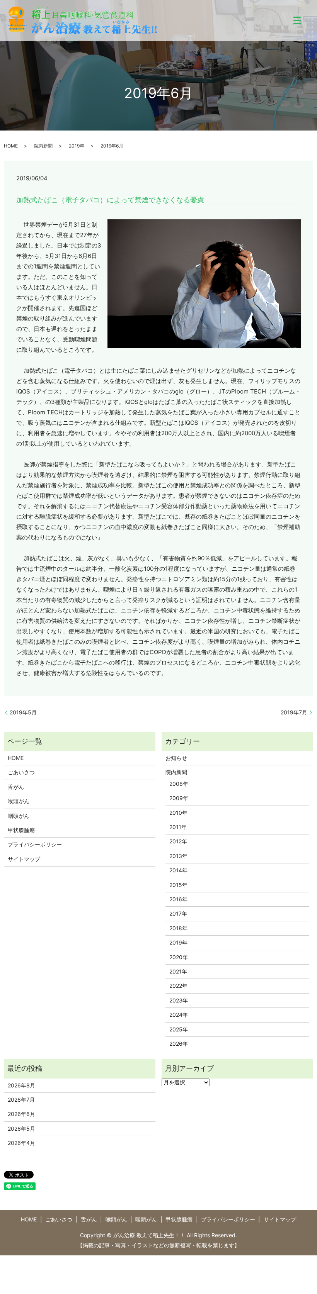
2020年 (178, 957)
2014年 (178, 870)
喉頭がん (18, 801)
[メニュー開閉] (297, 20)
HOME (11, 146)
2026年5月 (21, 1128)
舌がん (16, 787)
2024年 (178, 1014)
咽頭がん (18, 815)
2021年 (178, 971)
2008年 (178, 783)
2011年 (178, 827)
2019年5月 (23, 712)
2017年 (178, 913)
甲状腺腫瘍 (21, 830)
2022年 (178, 985)
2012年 (178, 841)
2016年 (178, 899)
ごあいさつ (21, 772)
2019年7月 (294, 712)
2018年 (178, 928)
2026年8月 (21, 1085)
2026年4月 (21, 1143)
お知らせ (176, 758)
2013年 (178, 856)
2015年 (178, 885)
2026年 (178, 1043)
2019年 (76, 146)
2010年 (178, 812)
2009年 (178, 798)
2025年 (178, 1029)
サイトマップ (24, 859)
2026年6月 (21, 1114)
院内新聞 (43, 146)
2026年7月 (21, 1099)
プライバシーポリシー (35, 844)
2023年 (178, 1000)
